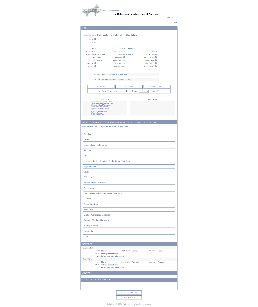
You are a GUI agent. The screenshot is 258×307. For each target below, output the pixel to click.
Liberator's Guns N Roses (100, 108)
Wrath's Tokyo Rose (98, 115)
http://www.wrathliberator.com (114, 256)
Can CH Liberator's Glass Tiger (102, 103)
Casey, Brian (88, 259)
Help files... (170, 17)
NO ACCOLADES (156, 87)
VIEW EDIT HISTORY (129, 292)
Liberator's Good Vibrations (101, 105)
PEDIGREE (154, 91)
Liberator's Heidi (97, 110)
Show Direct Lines (109, 91)
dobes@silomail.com (109, 253)
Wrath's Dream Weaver (99, 111)
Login (175, 22)
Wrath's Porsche (96, 113)
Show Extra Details (129, 91)
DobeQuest (111, 304)
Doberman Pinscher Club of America (137, 304)
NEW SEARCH (129, 297)
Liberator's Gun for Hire (99, 106)
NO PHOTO (101, 87)
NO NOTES (129, 87)
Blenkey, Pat (88, 248)
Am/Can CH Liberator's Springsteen (112, 74)
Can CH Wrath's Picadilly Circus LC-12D (114, 80)
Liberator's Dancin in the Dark (101, 102)
